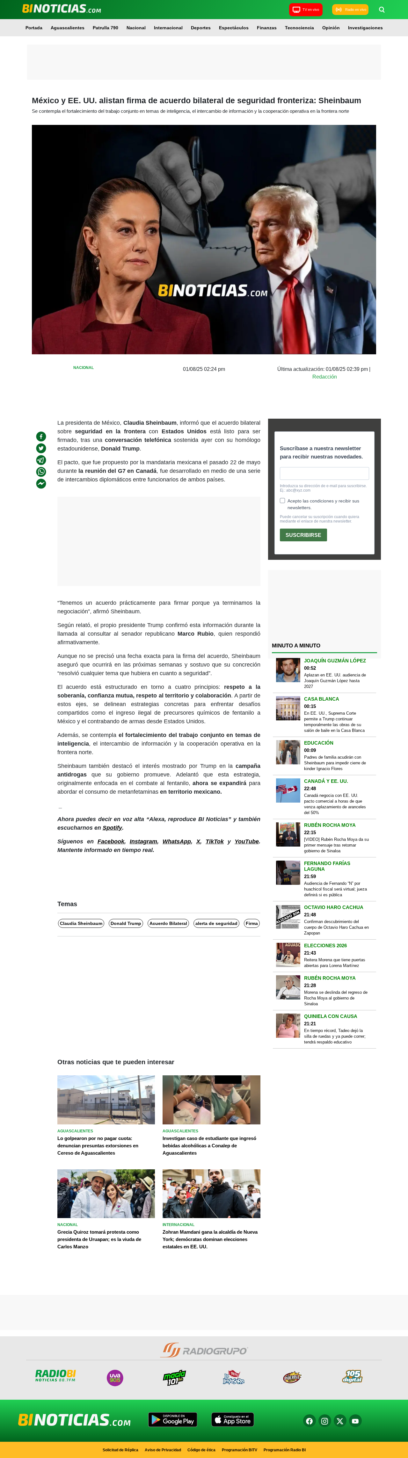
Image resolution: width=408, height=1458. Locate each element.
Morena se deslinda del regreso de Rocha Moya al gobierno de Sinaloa (336, 998)
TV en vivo (310, 9)
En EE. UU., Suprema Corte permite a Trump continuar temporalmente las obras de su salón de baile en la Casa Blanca (334, 722)
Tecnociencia (299, 27)
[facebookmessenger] (41, 484)
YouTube (247, 841)
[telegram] (41, 460)
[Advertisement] (204, 62)
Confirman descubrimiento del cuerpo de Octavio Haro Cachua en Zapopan (336, 927)
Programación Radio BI (285, 1450)
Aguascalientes (67, 27)
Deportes (201, 27)
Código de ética (201, 1450)
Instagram (143, 841)
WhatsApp (177, 841)
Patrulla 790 (105, 27)
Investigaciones (365, 27)
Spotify (112, 828)
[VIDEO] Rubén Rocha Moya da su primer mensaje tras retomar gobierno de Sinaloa (336, 845)
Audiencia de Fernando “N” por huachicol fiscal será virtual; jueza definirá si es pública (335, 889)
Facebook (111, 841)
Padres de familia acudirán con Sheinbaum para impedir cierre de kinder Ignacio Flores (335, 763)
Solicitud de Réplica (120, 1450)
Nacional (136, 27)
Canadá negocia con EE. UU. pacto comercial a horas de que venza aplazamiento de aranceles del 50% (335, 804)
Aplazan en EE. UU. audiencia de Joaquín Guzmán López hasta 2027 (335, 681)
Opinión (331, 27)
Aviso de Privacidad (163, 1450)
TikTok (215, 841)
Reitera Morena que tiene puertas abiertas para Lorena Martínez (334, 962)
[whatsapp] (41, 472)
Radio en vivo (355, 9)
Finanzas (267, 27)
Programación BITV (239, 1450)
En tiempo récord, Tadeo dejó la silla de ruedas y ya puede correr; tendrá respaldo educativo (335, 1036)
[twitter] (41, 448)
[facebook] (41, 436)
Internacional (168, 27)
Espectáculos (234, 27)
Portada (34, 27)
